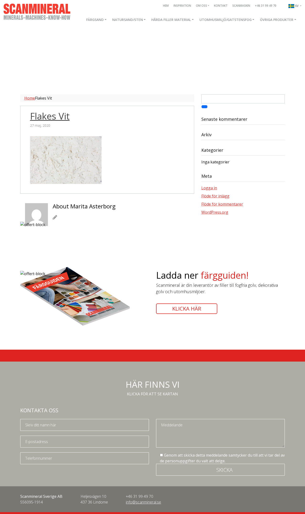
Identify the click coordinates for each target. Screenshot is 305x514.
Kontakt (221, 6)
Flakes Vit (50, 116)
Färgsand (95, 19)
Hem (166, 6)
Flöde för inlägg (215, 196)
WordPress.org (214, 212)
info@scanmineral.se (143, 502)
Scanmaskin (241, 6)
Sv (297, 6)
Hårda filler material (171, 19)
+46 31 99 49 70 (265, 6)
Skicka (224, 469)
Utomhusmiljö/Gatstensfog (225, 19)
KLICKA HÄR (186, 308)
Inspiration (182, 6)
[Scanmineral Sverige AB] (37, 11)
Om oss (201, 6)
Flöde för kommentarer (222, 204)
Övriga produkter (276, 19)
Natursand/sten (127, 19)
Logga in (209, 188)
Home (29, 98)
